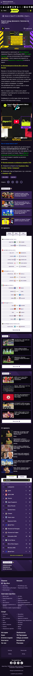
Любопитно (21, 632)
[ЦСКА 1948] (6, 7)
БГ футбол (5, 583)
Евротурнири (6, 590)
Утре (23, 234)
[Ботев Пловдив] (13, 7)
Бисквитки (20, 640)
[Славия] (17, 7)
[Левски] (8, 7)
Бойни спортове (7, 624)
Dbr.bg (23, 653)
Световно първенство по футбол (9, 605)
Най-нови (5, 336)
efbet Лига (10, 239)
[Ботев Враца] (32, 7)
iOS (10, 173)
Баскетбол (20, 614)
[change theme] (30, 11)
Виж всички (15, 330)
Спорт (3, 612)
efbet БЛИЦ (20, 16)
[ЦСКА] (3, 7)
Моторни (20, 622)
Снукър (4, 626)
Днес (16, 234)
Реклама (19, 643)
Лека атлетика (6, 618)
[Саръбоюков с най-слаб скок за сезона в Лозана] (16, 342)
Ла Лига (9, 271)
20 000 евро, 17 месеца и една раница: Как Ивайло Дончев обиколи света (21, 433)
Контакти (4, 640)
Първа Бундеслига (7, 598)
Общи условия (22, 638)
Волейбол (5, 614)
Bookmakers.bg (6, 567)
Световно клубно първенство (10, 607)
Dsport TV (13, 16)
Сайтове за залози (7, 565)
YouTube (4, 168)
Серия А (8, 285)
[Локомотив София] (27, 7)
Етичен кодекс (7, 638)
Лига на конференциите (24, 602)
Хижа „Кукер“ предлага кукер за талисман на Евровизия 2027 (22, 468)
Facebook (22, 166)
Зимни (4, 622)
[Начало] (3, 16)
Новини (4, 581)
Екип (3, 635)
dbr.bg (15, 436)
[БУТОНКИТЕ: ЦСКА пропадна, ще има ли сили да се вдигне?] (16, 405)
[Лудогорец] (1, 7)
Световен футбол (8, 594)
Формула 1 (21, 616)
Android (5, 173)
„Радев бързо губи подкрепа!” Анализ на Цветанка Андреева (21, 454)
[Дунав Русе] (22, 7)
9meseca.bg (23, 650)
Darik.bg (10, 650)
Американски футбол (8, 628)
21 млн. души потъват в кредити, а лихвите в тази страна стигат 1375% (23, 462)
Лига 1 (8, 303)
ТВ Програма (21, 635)
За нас (3, 643)
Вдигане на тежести (23, 618)
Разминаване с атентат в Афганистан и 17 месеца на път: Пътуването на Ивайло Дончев (22, 440)
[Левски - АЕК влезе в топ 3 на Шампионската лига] (16, 388)
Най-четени (5, 373)
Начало (7, 16)
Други (19, 607)
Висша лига (9, 250)
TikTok (9, 168)
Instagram (16, 168)
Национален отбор (23, 587)
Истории (4, 632)
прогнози (13, 177)
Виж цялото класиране (15, 555)
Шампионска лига (22, 600)
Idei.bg (9, 653)
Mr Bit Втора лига (12, 323)
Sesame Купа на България (9, 587)
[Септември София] (20, 7)
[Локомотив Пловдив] (25, 7)
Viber (27, 166)
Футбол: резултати (7, 569)
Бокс (4, 620)
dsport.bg (7, 28)
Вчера (9, 234)
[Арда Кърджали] (10, 7)
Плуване (20, 624)
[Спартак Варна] (15, 7)
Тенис (4, 616)
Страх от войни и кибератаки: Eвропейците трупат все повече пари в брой (22, 447)
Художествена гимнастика (24, 620)
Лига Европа (6, 602)
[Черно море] (29, 7)
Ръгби (19, 628)
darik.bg (15, 443)
